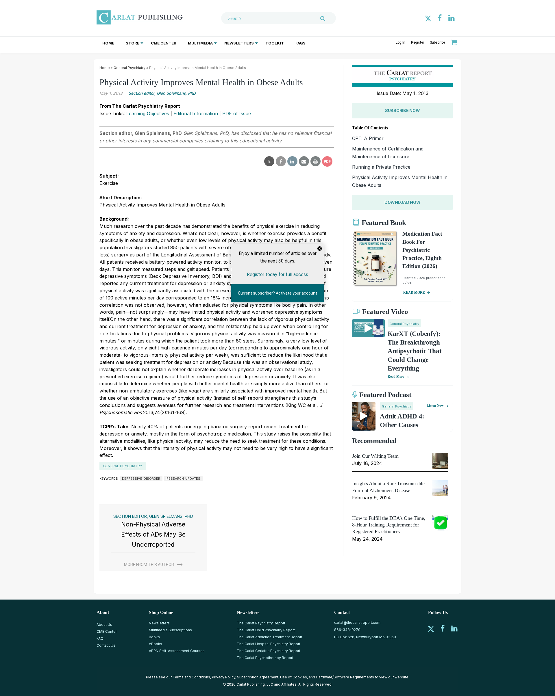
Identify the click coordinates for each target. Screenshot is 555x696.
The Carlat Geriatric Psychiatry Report (268, 651)
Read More (396, 376)
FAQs (300, 43)
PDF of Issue (236, 113)
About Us (104, 624)
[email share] (304, 161)
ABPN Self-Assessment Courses (177, 651)
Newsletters (239, 43)
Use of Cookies (293, 677)
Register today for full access (277, 274)
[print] (315, 161)
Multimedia (200, 43)
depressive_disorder (141, 479)
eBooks (155, 644)
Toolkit (274, 43)
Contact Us (106, 645)
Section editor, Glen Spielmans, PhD (162, 93)
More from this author (149, 564)
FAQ (100, 638)
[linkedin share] (292, 161)
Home (108, 43)
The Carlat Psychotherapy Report (265, 658)
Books (154, 637)
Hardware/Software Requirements (345, 677)
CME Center (163, 43)
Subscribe (437, 42)
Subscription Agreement (257, 677)
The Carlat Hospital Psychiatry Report (268, 644)
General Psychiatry (129, 68)
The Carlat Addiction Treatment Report (269, 637)
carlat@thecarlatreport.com (357, 622)
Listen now (435, 405)
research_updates (183, 479)
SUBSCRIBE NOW (402, 110)
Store (132, 43)
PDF (327, 161)
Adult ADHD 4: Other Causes (402, 421)
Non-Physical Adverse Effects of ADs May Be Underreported (153, 534)
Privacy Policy (223, 677)
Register (417, 42)
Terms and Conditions (191, 677)
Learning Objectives (147, 113)
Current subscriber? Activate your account (277, 293)
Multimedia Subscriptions (170, 630)
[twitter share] (269, 161)
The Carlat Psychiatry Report (261, 623)
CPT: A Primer (368, 138)
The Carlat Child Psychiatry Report (266, 630)
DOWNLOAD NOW (402, 202)
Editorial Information (195, 113)
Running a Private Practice (381, 167)
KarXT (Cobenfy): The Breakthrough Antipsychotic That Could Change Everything (415, 351)
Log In (400, 42)
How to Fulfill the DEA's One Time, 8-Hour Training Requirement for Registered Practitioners (388, 525)
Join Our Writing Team (375, 456)
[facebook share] (281, 161)
